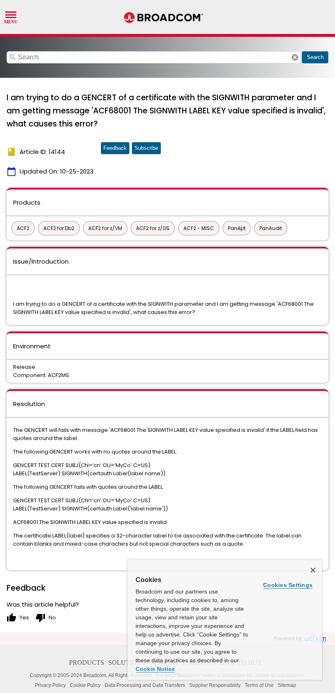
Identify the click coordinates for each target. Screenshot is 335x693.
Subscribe (146, 148)
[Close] (312, 570)
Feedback (115, 148)
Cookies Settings (288, 585)
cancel (295, 57)
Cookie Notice (155, 669)
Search (315, 57)
